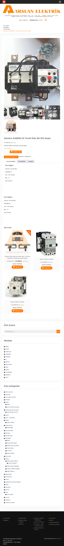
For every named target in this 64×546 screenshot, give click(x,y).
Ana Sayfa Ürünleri (10, 397)
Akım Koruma (9, 392)
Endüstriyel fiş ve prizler (12, 410)
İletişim (21, 524)
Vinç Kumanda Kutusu (13, 407)
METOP (7, 362)
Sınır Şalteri (10, 494)
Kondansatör (9, 435)
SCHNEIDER (8, 372)
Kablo (7, 420)
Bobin (8, 440)
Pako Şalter (8, 474)
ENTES (7, 349)
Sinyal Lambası (12, 463)
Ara (58, 331)
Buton (7, 402)
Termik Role (6, 29)
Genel (7, 415)
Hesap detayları (54, 522)
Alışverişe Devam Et (11, 157)
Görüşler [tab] (30, 161)
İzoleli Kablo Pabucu (12, 461)
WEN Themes (57, 538)
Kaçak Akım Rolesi (12, 443)
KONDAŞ (7, 357)
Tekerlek (7, 500)
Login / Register (23, 20)
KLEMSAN (8, 354)
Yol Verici (9, 450)
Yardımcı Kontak (9, 502)
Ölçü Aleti (8, 456)
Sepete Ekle (16, 152)
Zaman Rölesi (10, 453)
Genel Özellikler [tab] (11, 161)
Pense (7, 479)
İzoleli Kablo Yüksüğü (13, 466)
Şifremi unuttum (55, 524)
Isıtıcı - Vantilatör (10, 417)
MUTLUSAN (8, 364)
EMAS (7, 346)
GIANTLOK (8, 351)
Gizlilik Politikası (39, 522)
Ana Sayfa (6, 25)
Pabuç (7, 459)
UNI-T (7, 377)
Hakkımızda (22, 518)
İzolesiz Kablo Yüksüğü (13, 468)
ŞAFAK (7, 369)
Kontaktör (6, 27)
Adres (51, 520)
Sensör (7, 489)
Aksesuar (7, 394)
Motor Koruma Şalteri (13, 445)
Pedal (8, 404)
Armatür (7, 399)
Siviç (6, 492)
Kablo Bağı (10, 427)
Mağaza (6, 520)
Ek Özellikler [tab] (22, 161)
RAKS (6, 367)
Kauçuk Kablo (9, 430)
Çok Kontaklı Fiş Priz (12, 412)
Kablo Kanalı (8, 425)
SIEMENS (19, 264)
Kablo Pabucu (11, 471)
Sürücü (7, 497)
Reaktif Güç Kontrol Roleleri (13, 482)
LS (6, 359)
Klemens (7, 433)
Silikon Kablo (10, 422)
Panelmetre (8, 477)
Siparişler (53, 518)
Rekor (7, 484)
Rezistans (8, 487)
